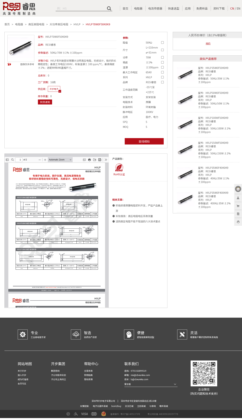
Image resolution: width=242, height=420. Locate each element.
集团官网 (55, 370)
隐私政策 (88, 379)
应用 (188, 8)
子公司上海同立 (58, 379)
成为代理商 (23, 379)
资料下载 (219, 8)
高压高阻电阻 (36, 24)
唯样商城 (163, 405)
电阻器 (138, 8)
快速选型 (173, 8)
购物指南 (88, 374)
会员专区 (22, 383)
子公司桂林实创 (58, 374)
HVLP (77, 24)
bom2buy (116, 405)
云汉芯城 (129, 405)
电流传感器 (155, 8)
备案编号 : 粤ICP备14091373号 (125, 413)
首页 (125, 8)
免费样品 (202, 8)
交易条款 (88, 370)
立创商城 (141, 405)
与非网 (152, 405)
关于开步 (22, 370)
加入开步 (22, 374)
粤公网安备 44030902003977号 (163, 413)
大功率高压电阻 (59, 24)
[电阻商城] (19, 8)
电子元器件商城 (100, 405)
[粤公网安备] (145, 415)
